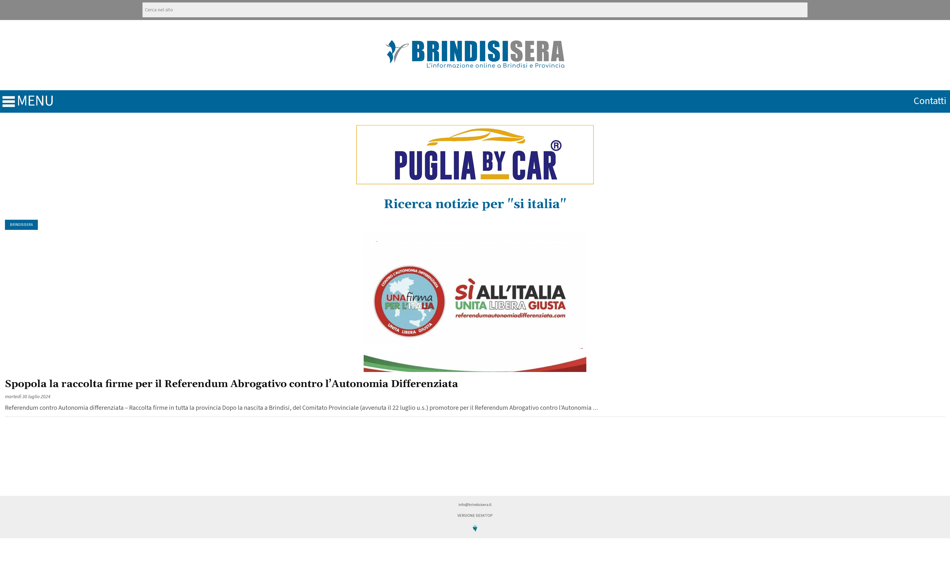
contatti (930, 101)
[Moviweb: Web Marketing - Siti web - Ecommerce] (475, 535)
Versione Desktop (475, 515)
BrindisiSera (21, 224)
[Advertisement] (475, 456)
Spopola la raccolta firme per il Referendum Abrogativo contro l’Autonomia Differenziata (231, 384)
